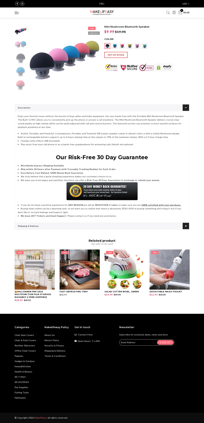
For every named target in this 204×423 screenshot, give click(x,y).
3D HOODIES (22, 382)
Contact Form (85, 334)
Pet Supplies (21, 387)
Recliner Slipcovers (25, 345)
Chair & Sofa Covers (25, 340)
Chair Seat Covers (24, 335)
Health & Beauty (23, 371)
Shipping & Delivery (28, 226)
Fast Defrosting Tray (74, 291)
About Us (50, 335)
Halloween (20, 397)
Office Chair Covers (25, 350)
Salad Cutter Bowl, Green (122, 291)
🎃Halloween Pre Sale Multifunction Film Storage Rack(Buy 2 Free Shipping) (33, 294)
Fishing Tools (22, 392)
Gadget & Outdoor (25, 361)
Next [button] (90, 62)
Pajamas (19, 356)
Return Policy (52, 340)
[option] (64, 61)
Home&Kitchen (23, 366)
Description (24, 107)
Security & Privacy (54, 345)
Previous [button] (33, 62)
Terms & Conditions (55, 356)
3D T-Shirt (20, 377)
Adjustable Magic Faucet (165, 291)
